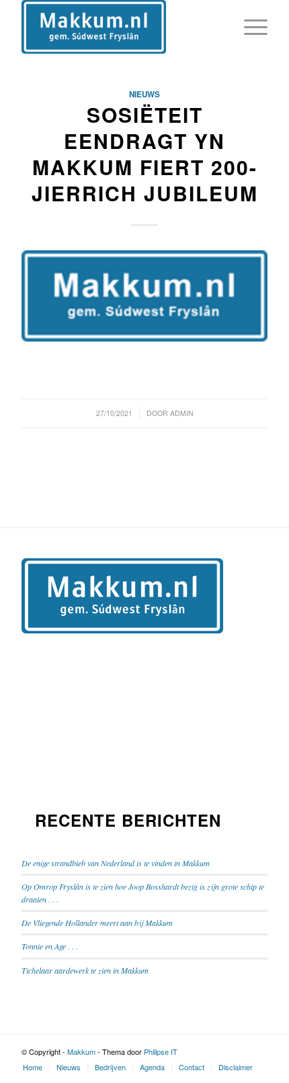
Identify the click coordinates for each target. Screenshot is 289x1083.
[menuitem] (32, 1067)
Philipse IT (160, 1051)
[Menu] (249, 27)
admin (182, 413)
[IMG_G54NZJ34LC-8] (144, 296)
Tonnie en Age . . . (50, 946)
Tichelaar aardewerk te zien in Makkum (85, 970)
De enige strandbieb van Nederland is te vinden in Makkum (116, 863)
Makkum (81, 1051)
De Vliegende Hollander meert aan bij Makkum (97, 922)
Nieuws (144, 94)
